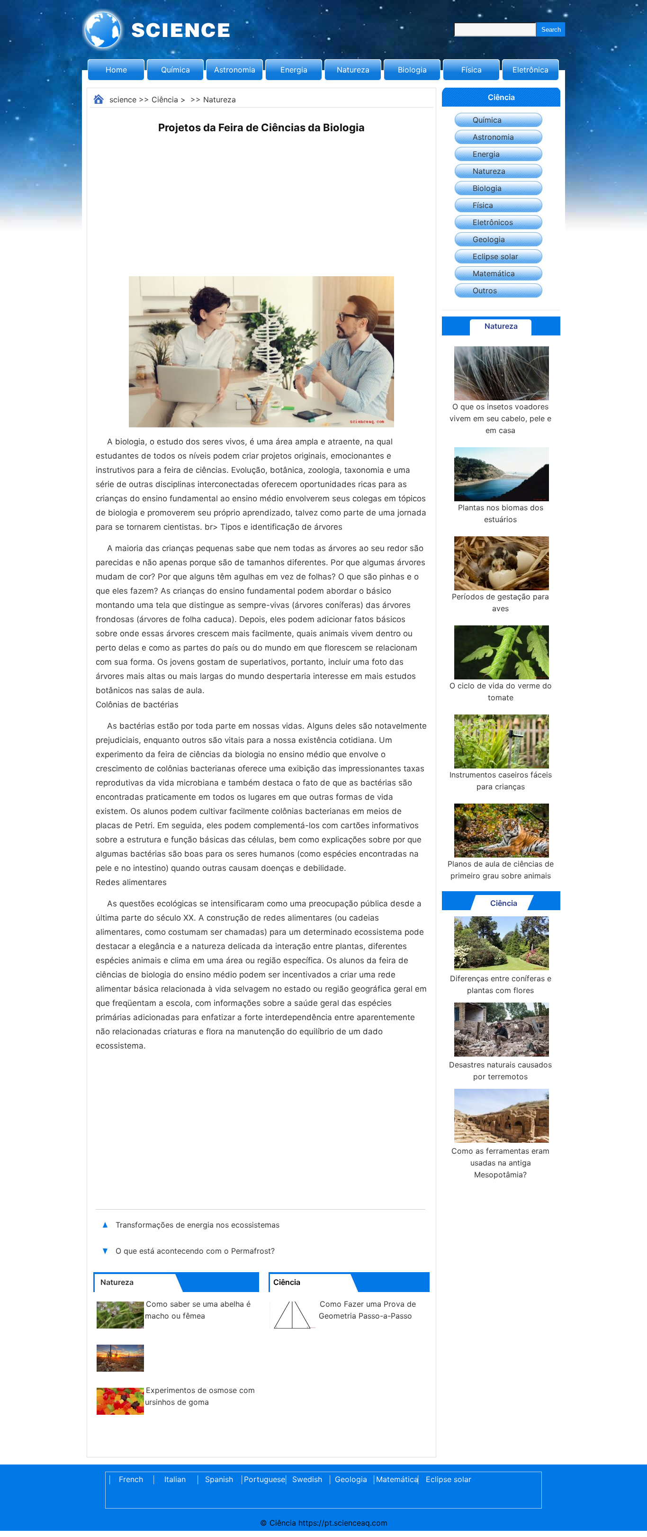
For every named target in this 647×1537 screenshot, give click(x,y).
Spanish (219, 1479)
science (122, 99)
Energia (293, 69)
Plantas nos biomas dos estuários (500, 513)
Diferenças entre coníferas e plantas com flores (500, 984)
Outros (485, 290)
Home (116, 69)
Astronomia (234, 69)
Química (175, 69)
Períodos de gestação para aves (500, 602)
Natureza (353, 69)
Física (471, 69)
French (131, 1479)
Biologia (412, 69)
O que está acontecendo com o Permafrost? (196, 1251)
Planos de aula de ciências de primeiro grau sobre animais (501, 869)
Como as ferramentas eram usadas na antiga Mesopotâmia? (500, 1162)
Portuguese (263, 1479)
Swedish (307, 1479)
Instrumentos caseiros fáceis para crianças (500, 780)
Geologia (489, 239)
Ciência (165, 99)
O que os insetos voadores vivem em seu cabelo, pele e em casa (500, 418)
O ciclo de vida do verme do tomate (500, 691)
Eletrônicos (493, 222)
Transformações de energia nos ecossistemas (199, 1225)
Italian (175, 1479)
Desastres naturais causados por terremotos (500, 1070)
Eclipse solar (495, 256)
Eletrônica (530, 69)
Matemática (494, 273)
